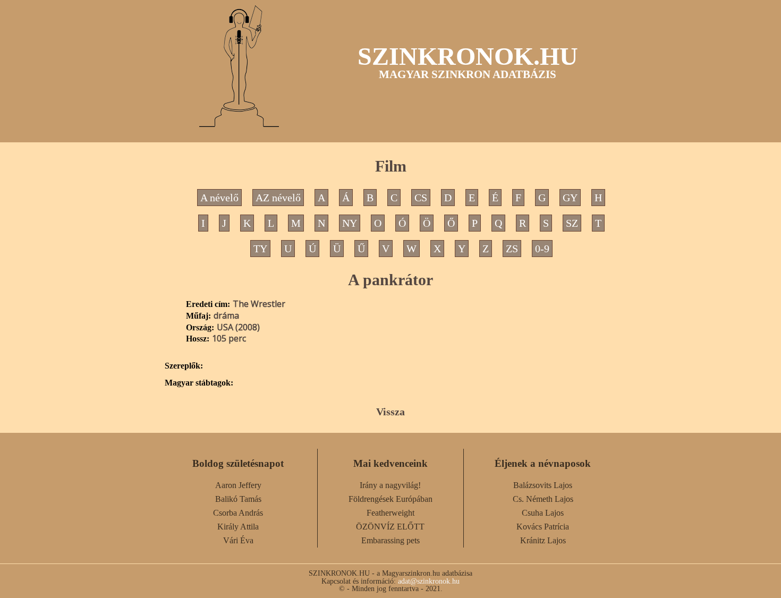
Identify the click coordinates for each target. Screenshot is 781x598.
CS (420, 197)
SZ (572, 223)
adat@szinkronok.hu (429, 581)
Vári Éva (238, 540)
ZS (512, 248)
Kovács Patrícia (542, 526)
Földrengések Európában (390, 498)
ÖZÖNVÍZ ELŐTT (390, 526)
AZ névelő (278, 197)
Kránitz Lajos (543, 540)
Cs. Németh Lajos (543, 498)
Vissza (390, 411)
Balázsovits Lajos (542, 485)
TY (260, 248)
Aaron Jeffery (238, 485)
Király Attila (238, 526)
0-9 (542, 248)
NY (349, 223)
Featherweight (390, 512)
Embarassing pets (390, 540)
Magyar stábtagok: (199, 383)
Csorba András (238, 512)
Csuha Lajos (543, 512)
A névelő (219, 197)
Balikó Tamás (238, 498)
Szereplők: (184, 366)
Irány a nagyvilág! (390, 485)
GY (570, 197)
